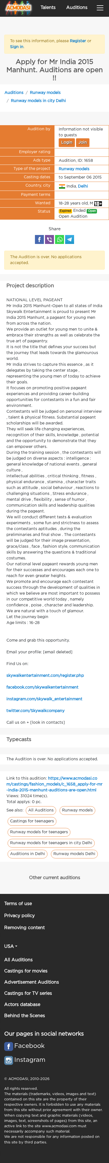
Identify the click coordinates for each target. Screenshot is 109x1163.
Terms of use (18, 904)
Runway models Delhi (74, 854)
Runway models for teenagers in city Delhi (51, 843)
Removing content (24, 928)
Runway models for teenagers (39, 832)
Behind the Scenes (24, 1016)
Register (78, 41)
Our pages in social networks (44, 1033)
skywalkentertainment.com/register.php (45, 675)
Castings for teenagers (32, 821)
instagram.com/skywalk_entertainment (44, 699)
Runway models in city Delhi (38, 101)
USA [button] (9, 946)
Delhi (83, 186)
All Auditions (41, 810)
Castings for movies (26, 971)
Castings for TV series (28, 993)
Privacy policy (19, 916)
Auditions (76, 8)
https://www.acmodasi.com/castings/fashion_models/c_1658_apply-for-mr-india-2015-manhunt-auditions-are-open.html (54, 784)
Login (66, 142)
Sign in (16, 47)
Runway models (45, 92)
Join (83, 142)
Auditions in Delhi (27, 854)
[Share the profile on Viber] (49, 239)
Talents (48, 8)
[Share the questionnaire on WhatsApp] (59, 239)
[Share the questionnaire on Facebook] (39, 239)
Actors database (22, 1005)
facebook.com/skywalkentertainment (42, 687)
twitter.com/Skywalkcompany (35, 711)
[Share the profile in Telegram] (69, 239)
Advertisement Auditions (31, 982)
